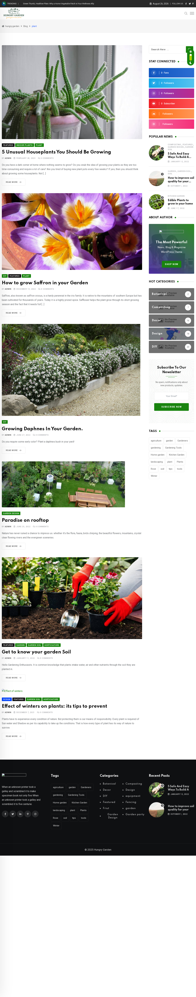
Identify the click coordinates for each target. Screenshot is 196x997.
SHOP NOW (171, 264)
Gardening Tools (173, 447)
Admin (8, 158)
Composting (174, 145)
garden (172, 171)
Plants (180, 461)
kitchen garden (176, 196)
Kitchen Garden (176, 454)
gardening (156, 447)
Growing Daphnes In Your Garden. (42, 429)
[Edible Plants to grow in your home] (156, 202)
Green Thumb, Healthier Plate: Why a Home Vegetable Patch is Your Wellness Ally (58, 3)
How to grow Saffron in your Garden (45, 283)
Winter (154, 476)
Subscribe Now (171, 407)
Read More (12, 182)
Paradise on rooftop (25, 520)
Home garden (157, 454)
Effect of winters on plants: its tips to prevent (54, 706)
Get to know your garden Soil (36, 652)
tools (179, 468)
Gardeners (182, 440)
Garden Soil (184, 171)
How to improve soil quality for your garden (181, 181)
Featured (188, 145)
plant (169, 461)
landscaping (157, 461)
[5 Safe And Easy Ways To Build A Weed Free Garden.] (156, 153)
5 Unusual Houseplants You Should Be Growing (56, 152)
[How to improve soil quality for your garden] (156, 178)
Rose (153, 468)
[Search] (186, 13)
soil (170, 174)
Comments (47, 158)
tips (170, 468)
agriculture (156, 440)
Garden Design (176, 147)
